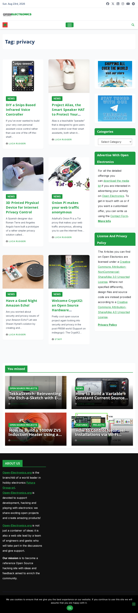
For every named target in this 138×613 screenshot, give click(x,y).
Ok (69, 608)
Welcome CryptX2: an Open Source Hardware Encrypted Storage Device (67, 310)
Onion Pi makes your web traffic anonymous (65, 207)
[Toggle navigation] (70, 25)
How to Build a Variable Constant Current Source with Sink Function (100, 398)
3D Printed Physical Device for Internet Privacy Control (22, 207)
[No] (133, 604)
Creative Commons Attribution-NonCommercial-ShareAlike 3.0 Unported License (114, 272)
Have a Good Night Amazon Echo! (21, 303)
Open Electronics (113, 196)
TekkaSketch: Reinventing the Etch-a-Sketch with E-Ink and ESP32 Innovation (34, 398)
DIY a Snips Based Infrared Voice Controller (21, 110)
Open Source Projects (23, 388)
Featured (81, 425)
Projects (98, 425)
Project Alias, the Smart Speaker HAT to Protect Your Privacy (68, 112)
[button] (133, 25)
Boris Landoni (19, 404)
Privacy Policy (107, 324)
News (11, 98)
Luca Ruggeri (17, 143)
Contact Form (119, 216)
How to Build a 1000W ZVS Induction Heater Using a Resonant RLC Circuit (34, 434)
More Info (104, 221)
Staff (58, 339)
